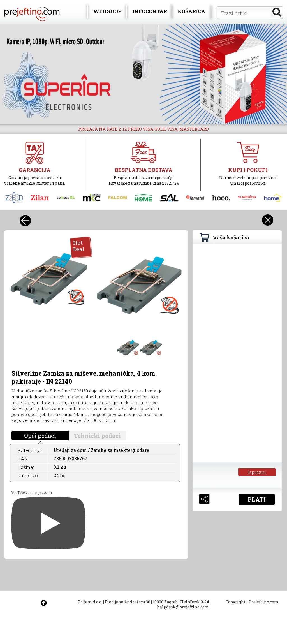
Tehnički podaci (97, 435)
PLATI (257, 499)
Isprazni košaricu (256, 472)
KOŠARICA (191, 11)
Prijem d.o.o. (90, 602)
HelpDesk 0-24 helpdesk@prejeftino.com (183, 604)
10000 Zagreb (165, 602)
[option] (143, 74)
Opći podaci (40, 435)
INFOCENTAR (149, 11)
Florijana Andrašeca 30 (127, 602)
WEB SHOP (107, 11)
